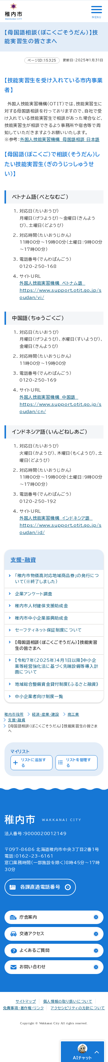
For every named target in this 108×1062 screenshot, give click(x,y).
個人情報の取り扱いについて (67, 1001)
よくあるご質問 (35, 950)
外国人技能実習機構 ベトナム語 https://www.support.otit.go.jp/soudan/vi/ (60, 290)
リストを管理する (78, 762)
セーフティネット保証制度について (48, 630)
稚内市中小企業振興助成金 (41, 618)
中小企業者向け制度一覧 (39, 696)
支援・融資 (23, 559)
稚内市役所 (14, 714)
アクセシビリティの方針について (78, 1008)
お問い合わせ (33, 967)
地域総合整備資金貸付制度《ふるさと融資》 (56, 684)
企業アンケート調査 (33, 594)
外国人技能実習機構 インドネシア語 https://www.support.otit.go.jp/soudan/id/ (60, 525)
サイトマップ (26, 1001)
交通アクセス (32, 933)
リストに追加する (33, 762)
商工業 (73, 714)
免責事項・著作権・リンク (23, 1008)
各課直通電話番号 (40, 887)
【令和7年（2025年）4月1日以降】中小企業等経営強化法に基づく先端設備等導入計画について (56, 666)
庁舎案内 (28, 917)
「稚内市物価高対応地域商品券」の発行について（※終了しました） (57, 579)
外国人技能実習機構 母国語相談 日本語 (60, 139)
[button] (96, 9)
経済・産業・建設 (45, 714)
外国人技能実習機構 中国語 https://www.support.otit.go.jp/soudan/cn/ (60, 404)
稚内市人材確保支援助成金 (41, 606)
